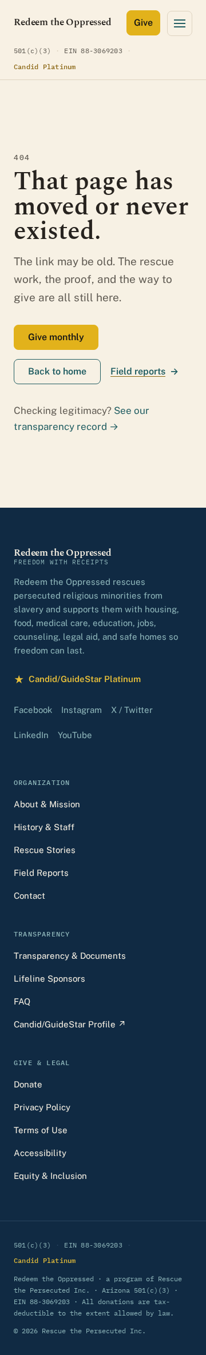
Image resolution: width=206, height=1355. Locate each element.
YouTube (75, 735)
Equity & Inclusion (50, 1176)
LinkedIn (31, 735)
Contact (29, 895)
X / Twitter (132, 710)
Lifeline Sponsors (49, 978)
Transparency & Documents (70, 956)
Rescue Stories (45, 850)
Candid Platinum (45, 66)
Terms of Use (41, 1130)
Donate (28, 1084)
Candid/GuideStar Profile (70, 1024)
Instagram (81, 710)
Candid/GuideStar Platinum (77, 680)
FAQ (22, 1001)
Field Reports (41, 873)
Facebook (33, 710)
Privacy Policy (42, 1107)
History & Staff (44, 827)
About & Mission (47, 804)
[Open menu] (179, 23)
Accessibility (40, 1153)
